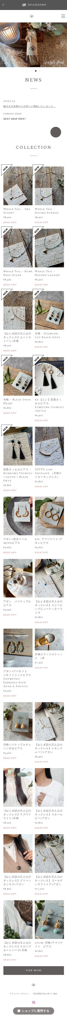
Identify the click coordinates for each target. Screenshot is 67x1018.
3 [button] (35, 71)
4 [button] (40, 71)
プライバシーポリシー (19, 994)
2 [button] (31, 71)
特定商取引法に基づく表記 (45, 994)
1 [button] (27, 71)
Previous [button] (5, 44)
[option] (33, 44)
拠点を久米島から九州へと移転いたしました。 (29, 106)
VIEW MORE (34, 970)
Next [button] (61, 44)
